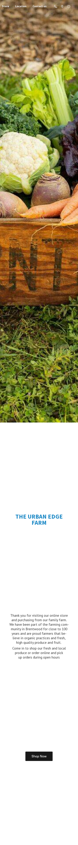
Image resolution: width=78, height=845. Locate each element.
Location (20, 6)
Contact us (40, 6)
